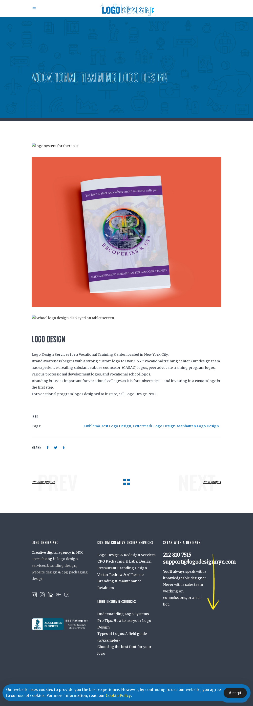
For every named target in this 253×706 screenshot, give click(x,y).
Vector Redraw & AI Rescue (120, 574)
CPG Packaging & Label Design (124, 561)
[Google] (58, 594)
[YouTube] (66, 594)
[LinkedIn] (50, 594)
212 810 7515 (177, 555)
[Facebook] (34, 594)
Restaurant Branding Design (122, 568)
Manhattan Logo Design (198, 426)
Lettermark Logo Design (154, 426)
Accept (235, 692)
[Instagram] (42, 594)
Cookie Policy (118, 695)
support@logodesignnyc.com (199, 562)
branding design (61, 565)
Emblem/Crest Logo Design (107, 426)
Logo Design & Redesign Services (126, 555)
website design (44, 572)
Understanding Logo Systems (123, 614)
